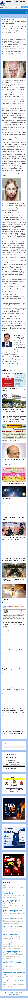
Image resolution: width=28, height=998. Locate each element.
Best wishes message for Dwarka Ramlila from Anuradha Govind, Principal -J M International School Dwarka (13, 623)
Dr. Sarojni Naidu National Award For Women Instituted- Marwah (13, 538)
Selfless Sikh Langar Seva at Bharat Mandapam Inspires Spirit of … (12, 911)
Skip (16, 7)
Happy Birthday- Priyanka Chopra (13, 669)
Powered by (2, 7)
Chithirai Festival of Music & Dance (13, 483)
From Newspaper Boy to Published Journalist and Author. (12, 892)
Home (5, 19)
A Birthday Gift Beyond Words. (11, 934)
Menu (2, 12)
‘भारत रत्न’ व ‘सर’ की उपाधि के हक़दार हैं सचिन (12, 650)
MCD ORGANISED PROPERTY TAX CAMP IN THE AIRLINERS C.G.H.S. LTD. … (12, 962)
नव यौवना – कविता (6, 631)
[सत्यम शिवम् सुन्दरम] (14, 491)
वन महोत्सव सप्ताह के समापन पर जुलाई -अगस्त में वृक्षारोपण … (13, 919)
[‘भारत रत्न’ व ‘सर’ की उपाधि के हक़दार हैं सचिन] (14, 641)
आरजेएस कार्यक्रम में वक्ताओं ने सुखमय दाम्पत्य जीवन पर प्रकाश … (12, 943)
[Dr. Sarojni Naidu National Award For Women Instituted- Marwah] (14, 529)
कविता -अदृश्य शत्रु (6, 464)
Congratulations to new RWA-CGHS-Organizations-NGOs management (13, 732)
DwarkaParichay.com (8, 31)
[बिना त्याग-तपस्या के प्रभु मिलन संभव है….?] (14, 431)
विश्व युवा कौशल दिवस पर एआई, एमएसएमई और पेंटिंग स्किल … (14, 973)
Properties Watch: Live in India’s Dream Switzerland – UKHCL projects (14, 410)
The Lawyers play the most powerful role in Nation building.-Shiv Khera (13, 559)
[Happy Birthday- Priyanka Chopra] (14, 660)
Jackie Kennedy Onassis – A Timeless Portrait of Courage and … (13, 927)
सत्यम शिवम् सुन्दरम (6, 498)
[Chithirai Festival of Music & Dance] (14, 474)
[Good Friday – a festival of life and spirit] (14, 591)
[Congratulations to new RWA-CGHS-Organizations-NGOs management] (14, 722)
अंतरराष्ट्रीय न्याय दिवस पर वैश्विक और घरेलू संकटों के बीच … (13, 981)
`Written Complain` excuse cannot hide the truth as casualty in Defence (13, 689)
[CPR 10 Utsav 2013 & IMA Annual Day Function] (14, 380)
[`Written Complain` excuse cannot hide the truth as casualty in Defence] (14, 679)
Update (14, 32)
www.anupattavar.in (10, 363)
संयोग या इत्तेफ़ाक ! (7, 885)
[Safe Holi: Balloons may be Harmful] (14, 450)
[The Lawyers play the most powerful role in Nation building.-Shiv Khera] (14, 549)
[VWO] (6, 7)
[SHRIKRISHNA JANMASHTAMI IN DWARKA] (14, 508)
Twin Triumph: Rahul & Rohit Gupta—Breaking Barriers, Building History (13, 952)
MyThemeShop (16, 994)
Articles (11, 19)
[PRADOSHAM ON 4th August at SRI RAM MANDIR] (14, 570)
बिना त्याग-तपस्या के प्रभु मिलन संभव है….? (11, 440)
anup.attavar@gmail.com (8, 365)
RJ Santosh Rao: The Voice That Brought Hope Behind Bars (11, 901)
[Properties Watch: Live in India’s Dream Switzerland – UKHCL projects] (14, 401)
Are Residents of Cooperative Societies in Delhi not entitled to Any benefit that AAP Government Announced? (14, 710)
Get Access (24, 7)
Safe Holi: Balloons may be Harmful (13, 459)
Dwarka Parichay (9, 992)
